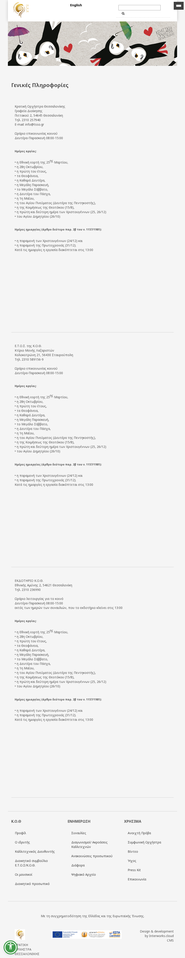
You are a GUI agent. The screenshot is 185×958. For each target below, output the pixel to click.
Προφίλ (20, 833)
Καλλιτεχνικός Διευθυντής (35, 851)
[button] (11, 947)
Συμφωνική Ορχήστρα (144, 842)
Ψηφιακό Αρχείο (83, 874)
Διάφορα (78, 865)
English (76, 5)
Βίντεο (133, 851)
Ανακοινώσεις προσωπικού (92, 856)
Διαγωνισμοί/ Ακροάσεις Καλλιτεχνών (89, 844)
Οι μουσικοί (23, 874)
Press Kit (134, 870)
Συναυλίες (78, 833)
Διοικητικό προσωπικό (32, 884)
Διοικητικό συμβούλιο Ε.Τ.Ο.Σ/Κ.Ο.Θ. (31, 863)
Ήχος (132, 861)
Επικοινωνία (137, 879)
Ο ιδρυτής (22, 842)
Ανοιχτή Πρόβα (139, 833)
